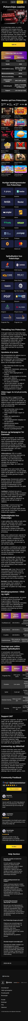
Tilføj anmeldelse (14, 789)
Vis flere (14, 846)
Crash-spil (17, 104)
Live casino (11, 104)
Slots (23, 104)
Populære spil (3, 104)
